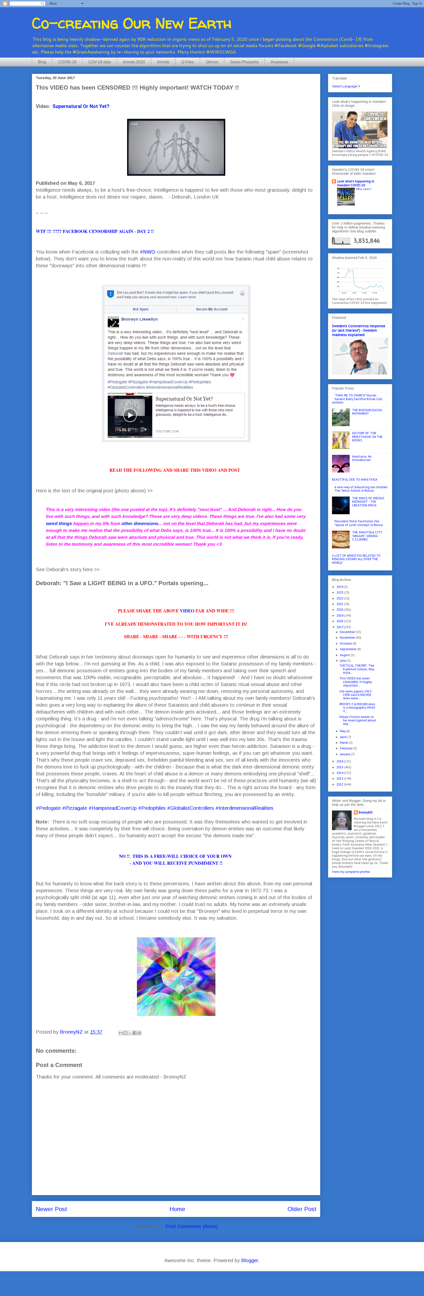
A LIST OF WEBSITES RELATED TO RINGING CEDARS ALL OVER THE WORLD (356, 559)
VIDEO (187, 611)
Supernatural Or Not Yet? (81, 106)
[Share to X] (130, 1032)
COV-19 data (99, 62)
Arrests (163, 62)
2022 (340, 598)
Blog (42, 62)
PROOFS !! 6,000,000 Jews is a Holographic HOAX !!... (357, 707)
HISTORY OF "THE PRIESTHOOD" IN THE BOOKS (367, 436)
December (348, 632)
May (343, 731)
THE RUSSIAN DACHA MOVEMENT (367, 411)
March (344, 742)
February (346, 748)
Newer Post (51, 1209)
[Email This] (120, 1032)
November (348, 637)
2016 (340, 761)
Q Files (187, 62)
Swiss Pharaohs (244, 62)
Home (177, 1209)
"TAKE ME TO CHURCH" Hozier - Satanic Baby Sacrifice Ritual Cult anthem (357, 398)
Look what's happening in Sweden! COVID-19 (355, 183)
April (343, 737)
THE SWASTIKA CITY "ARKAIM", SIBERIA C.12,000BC (367, 535)
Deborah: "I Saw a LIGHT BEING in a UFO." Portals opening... (122, 583)
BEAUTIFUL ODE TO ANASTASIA (354, 479)
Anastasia (279, 62)
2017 (340, 627)
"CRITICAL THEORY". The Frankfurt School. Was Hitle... (356, 669)
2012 (340, 784)
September (348, 649)
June (343, 660)
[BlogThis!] (125, 1032)
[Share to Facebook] (134, 1032)
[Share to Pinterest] (139, 1032)
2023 (340, 592)
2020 (340, 609)
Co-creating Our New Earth (132, 23)
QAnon (212, 62)
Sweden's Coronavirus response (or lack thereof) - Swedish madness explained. (358, 330)
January (345, 754)
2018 (340, 621)
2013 (340, 778)
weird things (59, 523)
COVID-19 (67, 62)
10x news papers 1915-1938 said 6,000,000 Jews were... (355, 694)
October (346, 643)
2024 (340, 587)
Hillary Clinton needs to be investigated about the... (357, 720)
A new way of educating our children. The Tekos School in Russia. (361, 488)
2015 (340, 767)
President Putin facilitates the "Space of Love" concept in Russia (358, 522)
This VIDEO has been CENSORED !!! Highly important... (355, 681)
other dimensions (139, 523)
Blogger (249, 1260)
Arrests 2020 (134, 62)
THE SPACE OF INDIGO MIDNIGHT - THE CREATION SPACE (368, 501)
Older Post (302, 1209)
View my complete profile (351, 872)
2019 (340, 615)
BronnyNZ (366, 812)
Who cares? (363, 189)
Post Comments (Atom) (191, 1226)
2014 (340, 773)
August (345, 655)
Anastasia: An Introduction (361, 458)
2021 (340, 604)
